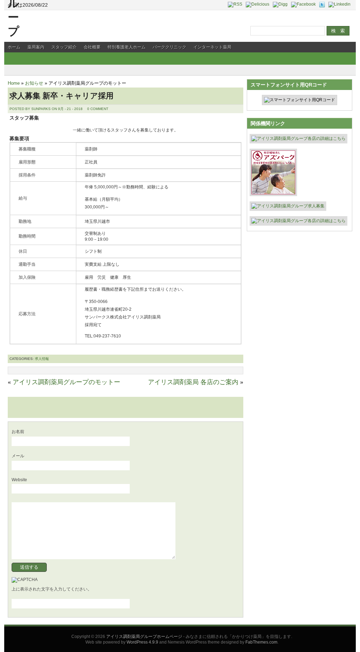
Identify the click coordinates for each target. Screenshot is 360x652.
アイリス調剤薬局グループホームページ (144, 636)
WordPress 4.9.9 (142, 642)
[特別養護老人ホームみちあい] (273, 191)
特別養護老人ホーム (127, 47)
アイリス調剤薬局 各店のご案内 (193, 382)
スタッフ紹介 (64, 47)
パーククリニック (169, 47)
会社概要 (92, 47)
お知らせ (34, 83)
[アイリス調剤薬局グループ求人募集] (287, 206)
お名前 (18, 431)
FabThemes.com (261, 642)
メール (18, 455)
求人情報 (42, 359)
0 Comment (97, 109)
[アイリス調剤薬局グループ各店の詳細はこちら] (298, 139)
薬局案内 (35, 47)
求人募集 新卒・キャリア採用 (61, 95)
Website (19, 479)
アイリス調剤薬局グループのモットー (66, 382)
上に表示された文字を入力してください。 (52, 589)
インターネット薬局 (212, 47)
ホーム (14, 47)
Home (14, 83)
